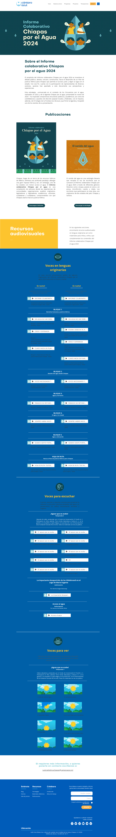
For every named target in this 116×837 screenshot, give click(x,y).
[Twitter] (75, 823)
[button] (57, 4)
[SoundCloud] (87, 823)
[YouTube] (83, 823)
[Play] (33, 298)
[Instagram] (79, 823)
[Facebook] (72, 823)
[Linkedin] (90, 823)
